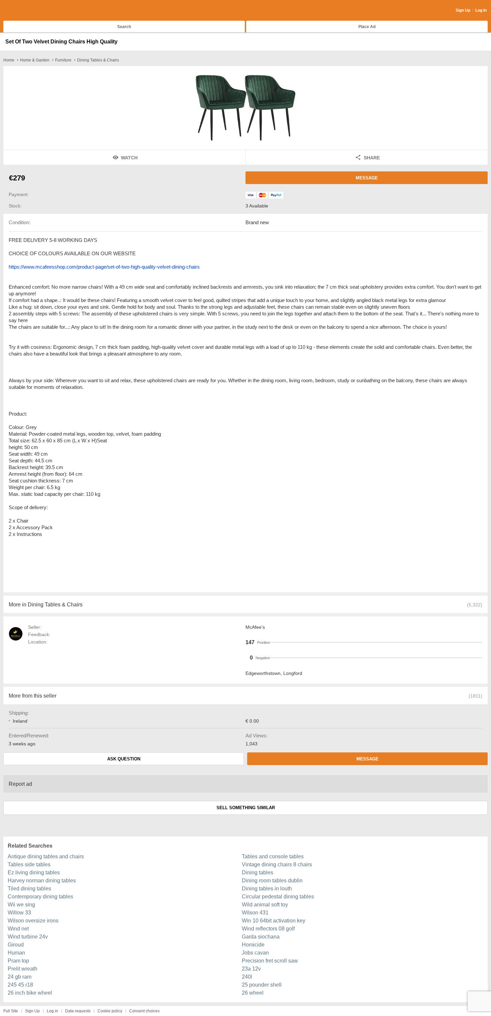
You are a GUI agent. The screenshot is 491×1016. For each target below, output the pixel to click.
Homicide (253, 945)
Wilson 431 (255, 912)
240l (247, 977)
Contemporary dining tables (40, 896)
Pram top (18, 961)
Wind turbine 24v (28, 936)
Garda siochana (261, 936)
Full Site (10, 1011)
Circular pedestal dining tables (278, 896)
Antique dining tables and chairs (46, 856)
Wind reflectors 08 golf (268, 928)
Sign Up (463, 10)
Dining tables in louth (267, 888)
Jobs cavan (255, 953)
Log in (52, 1011)
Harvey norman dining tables (42, 880)
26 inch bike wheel (30, 993)
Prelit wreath (22, 969)
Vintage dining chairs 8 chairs (277, 864)
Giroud (16, 945)
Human (16, 953)
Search (124, 26)
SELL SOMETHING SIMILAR (245, 807)
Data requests (78, 1011)
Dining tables (257, 872)
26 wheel (253, 993)
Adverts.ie (29, 10)
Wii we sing (21, 904)
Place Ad (366, 26)
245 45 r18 (20, 985)
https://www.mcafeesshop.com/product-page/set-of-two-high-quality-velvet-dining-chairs (104, 267)
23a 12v (251, 969)
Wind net (18, 928)
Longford (292, 673)
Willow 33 (19, 912)
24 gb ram (19, 977)
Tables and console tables (273, 856)
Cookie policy (110, 1011)
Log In (481, 10)
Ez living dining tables (34, 872)
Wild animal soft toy (265, 904)
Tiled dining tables (29, 888)
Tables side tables (29, 864)
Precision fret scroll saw (270, 961)
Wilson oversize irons (33, 920)
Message (367, 177)
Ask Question (123, 758)
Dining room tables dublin (272, 880)
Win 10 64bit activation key (273, 920)
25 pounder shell (262, 985)
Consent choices (144, 1011)
